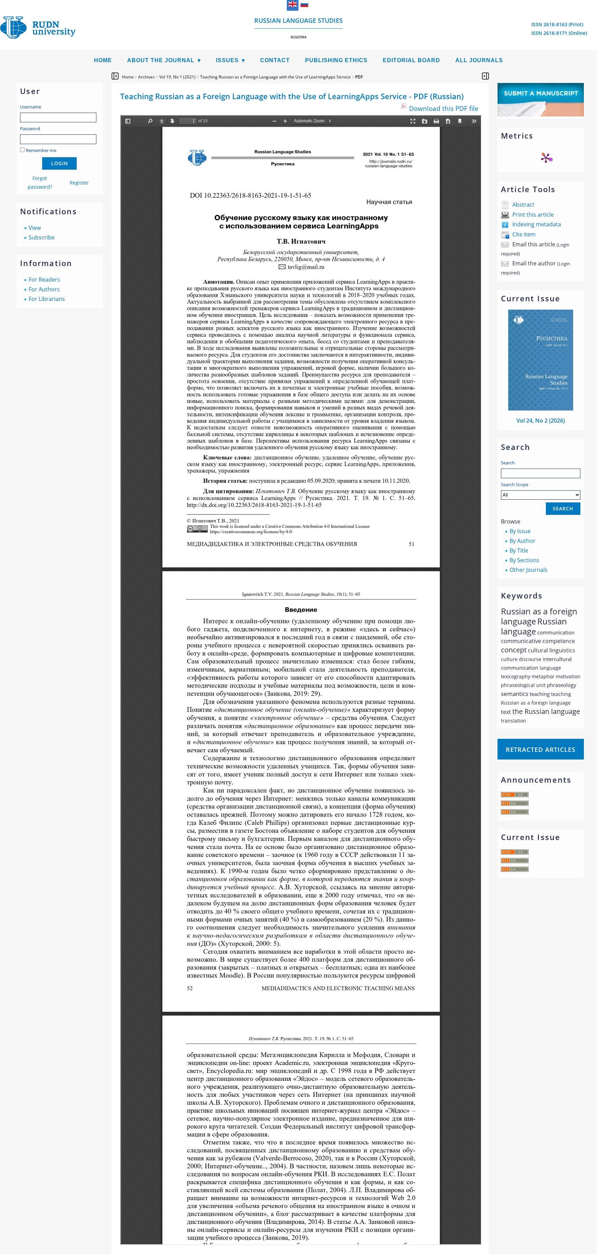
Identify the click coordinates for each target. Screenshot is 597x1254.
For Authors (44, 289)
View (35, 228)
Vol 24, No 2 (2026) (541, 420)
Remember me (41, 150)
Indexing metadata (536, 224)
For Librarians (47, 299)
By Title (519, 550)
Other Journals (529, 570)
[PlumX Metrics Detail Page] (546, 158)
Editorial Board (411, 60)
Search (508, 463)
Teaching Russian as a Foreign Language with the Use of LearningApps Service (275, 77)
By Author (523, 541)
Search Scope (514, 484)
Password (30, 128)
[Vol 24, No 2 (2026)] (540, 408)
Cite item (524, 234)
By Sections (524, 560)
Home (103, 60)
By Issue (520, 531)
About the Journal (161, 60)
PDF (359, 77)
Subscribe (42, 237)
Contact (275, 60)
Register (79, 182)
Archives (146, 77)
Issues (227, 60)
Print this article (533, 214)
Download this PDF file (443, 108)
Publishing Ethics (336, 60)
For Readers (44, 279)
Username (30, 107)
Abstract (523, 204)
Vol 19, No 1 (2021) (177, 77)
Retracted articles (541, 749)
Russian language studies (298, 27)
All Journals (479, 60)
